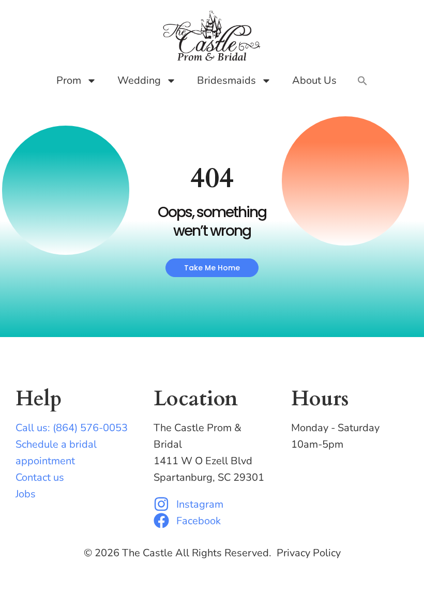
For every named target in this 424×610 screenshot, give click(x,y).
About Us (314, 80)
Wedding (139, 80)
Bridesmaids (226, 80)
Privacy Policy (309, 553)
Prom (68, 80)
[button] (362, 80)
